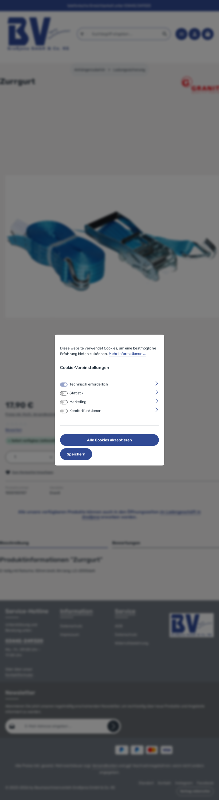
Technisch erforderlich (88, 384)
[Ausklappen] (157, 383)
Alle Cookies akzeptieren (109, 440)
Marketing (77, 402)
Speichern (76, 454)
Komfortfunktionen (85, 410)
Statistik (76, 393)
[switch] (64, 393)
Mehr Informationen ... (127, 353)
